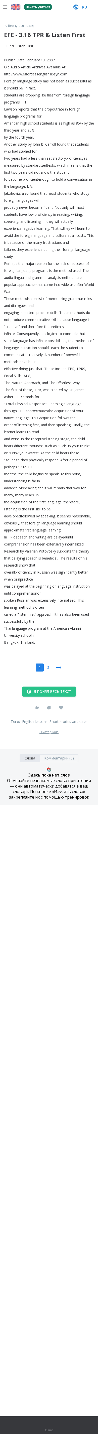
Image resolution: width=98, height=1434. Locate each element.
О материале (49, 732)
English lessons (34, 721)
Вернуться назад (21, 25)
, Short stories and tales (67, 721)
